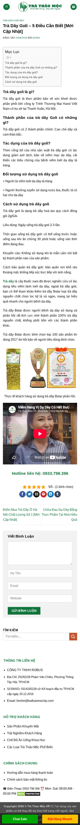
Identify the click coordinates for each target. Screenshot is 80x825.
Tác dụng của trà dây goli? (21, 72)
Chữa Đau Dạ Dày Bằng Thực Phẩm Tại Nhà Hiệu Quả (59, 514)
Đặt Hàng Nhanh (60, 819)
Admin (36, 38)
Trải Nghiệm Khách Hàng (24, 733)
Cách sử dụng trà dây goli (21, 81)
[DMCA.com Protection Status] (28, 793)
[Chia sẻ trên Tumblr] (57, 494)
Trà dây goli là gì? (16, 62)
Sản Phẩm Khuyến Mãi (23, 726)
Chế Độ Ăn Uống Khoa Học (26, 740)
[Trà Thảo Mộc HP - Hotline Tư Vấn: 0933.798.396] (40, 7)
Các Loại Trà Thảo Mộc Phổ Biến (30, 747)
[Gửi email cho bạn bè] (36, 494)
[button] (6, 7)
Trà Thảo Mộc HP (38, 806)
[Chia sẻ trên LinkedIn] (50, 494)
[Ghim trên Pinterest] (43, 494)
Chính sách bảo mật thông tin (27, 779)
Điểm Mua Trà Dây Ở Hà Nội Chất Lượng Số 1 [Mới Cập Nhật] (21, 514)
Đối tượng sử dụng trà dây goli (24, 77)
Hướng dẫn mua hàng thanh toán (30, 772)
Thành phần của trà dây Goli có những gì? (31, 67)
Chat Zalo (20, 819)
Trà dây (8, 281)
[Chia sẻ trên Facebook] (22, 494)
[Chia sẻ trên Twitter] (29, 494)
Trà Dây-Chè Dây (13, 20)
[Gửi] (73, 636)
